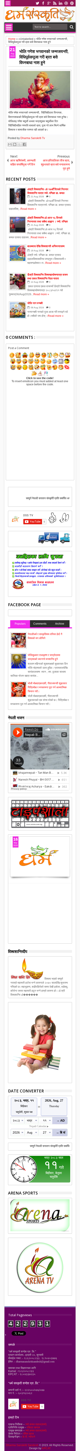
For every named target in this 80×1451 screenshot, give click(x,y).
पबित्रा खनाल (33, 1427)
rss (55, 3)
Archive (59, 623)
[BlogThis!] (14, 144)
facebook (43, 3)
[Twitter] (50, 542)
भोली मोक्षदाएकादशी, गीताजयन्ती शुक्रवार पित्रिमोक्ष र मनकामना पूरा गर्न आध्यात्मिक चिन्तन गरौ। (47, 687)
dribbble (66, 3)
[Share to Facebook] (24, 144)
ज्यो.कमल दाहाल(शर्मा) (36, 1424)
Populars (20, 623)
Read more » (28, 208)
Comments (39, 623)
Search (71, 27)
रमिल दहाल (28, 1433)
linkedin (60, 3)
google (49, 3)
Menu (8, 3)
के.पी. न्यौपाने (28, 1436)
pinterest (72, 3)
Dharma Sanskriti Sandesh (22, 1445)
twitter (37, 3)
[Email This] (10, 144)
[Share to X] (19, 144)
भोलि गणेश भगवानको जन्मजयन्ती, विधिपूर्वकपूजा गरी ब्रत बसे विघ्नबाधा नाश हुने (44, 56)
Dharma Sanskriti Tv (32, 138)
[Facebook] (30, 542)
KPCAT (46, 1448)
